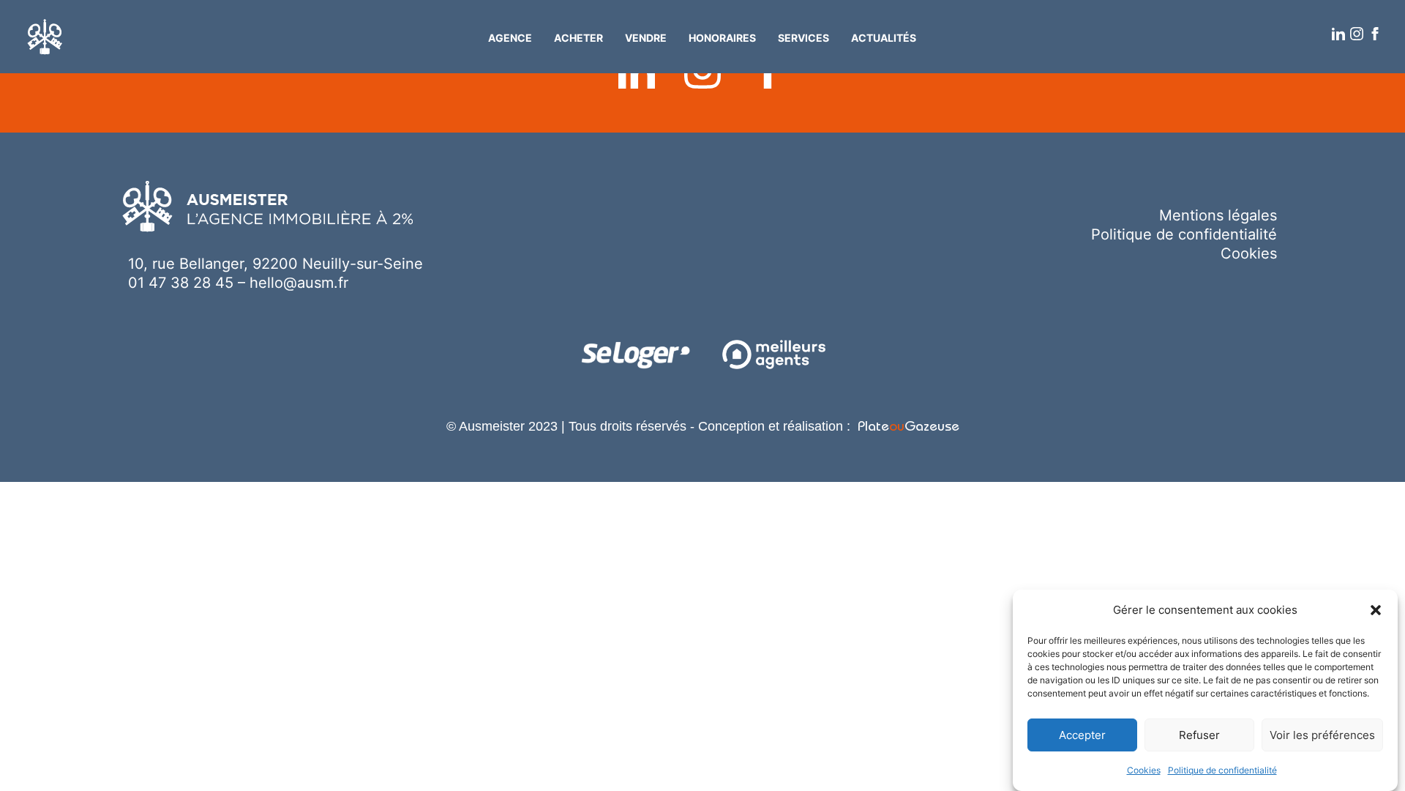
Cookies (1144, 770)
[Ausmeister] (45, 37)
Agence (510, 37)
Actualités (883, 37)
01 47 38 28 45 (180, 282)
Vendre (646, 37)
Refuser (1199, 735)
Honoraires (722, 37)
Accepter (1082, 735)
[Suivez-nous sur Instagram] (1357, 34)
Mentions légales (1218, 215)
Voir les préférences (1322, 735)
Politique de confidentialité (1222, 770)
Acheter (578, 37)
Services (803, 37)
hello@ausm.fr (299, 282)
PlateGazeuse (908, 428)
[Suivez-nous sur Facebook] (1375, 34)
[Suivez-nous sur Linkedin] (1339, 34)
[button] (1375, 610)
